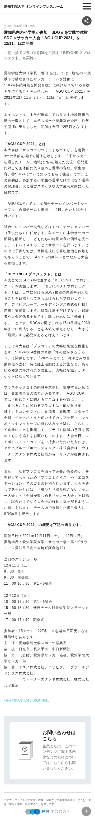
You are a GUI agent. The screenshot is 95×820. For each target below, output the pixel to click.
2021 (45, 700)
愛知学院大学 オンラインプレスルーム (33, 6)
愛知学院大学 (14, 700)
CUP (37, 700)
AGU (28, 700)
